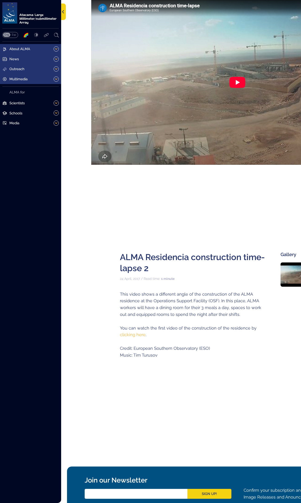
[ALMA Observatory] (30, 13)
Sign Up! (209, 494)
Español (14, 34)
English (6, 34)
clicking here (133, 334)
